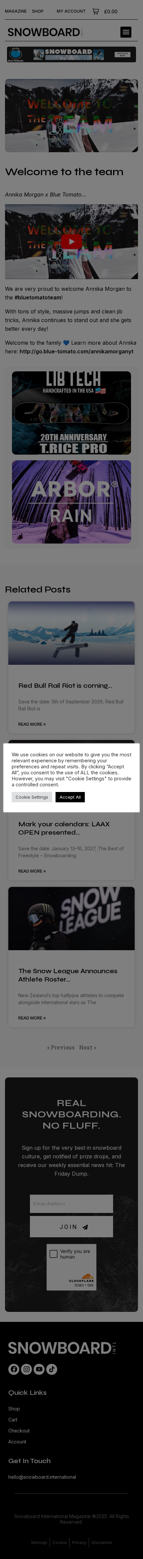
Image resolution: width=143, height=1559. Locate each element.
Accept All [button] (70, 797)
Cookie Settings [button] (32, 797)
